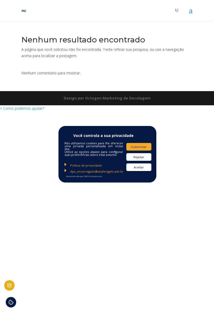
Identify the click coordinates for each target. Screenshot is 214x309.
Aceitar (139, 167)
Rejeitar (138, 157)
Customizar (139, 147)
